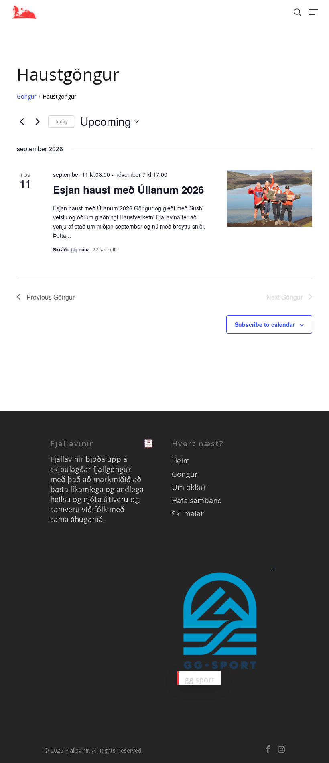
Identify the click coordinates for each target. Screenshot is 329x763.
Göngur (26, 96)
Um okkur (189, 487)
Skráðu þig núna (72, 249)
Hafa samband (197, 500)
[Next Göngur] (37, 121)
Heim (181, 460)
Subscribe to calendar (265, 324)
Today (61, 121)
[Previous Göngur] (21, 121)
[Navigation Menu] (313, 12)
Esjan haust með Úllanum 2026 (128, 189)
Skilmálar (188, 513)
